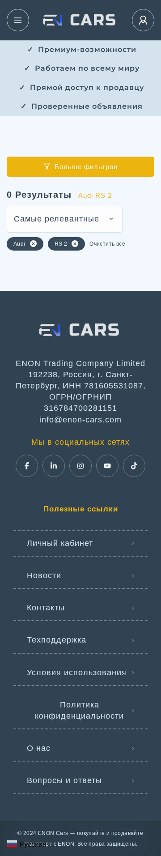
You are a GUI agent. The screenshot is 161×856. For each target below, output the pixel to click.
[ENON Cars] (80, 20)
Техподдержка (56, 639)
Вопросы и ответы (64, 780)
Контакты (46, 607)
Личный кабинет (60, 543)
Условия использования (77, 672)
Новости (44, 575)
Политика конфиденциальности (79, 710)
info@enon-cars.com (80, 419)
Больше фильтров (86, 166)
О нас (39, 748)
